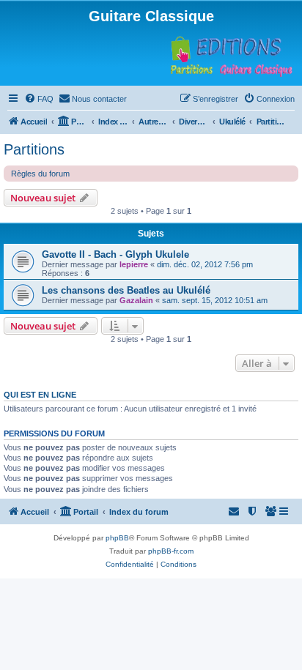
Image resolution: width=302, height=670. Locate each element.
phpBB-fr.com (171, 551)
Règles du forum (40, 173)
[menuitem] (39, 99)
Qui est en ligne (40, 394)
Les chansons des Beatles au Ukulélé (126, 290)
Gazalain (136, 300)
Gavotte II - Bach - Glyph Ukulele (115, 254)
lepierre (133, 264)
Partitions (34, 149)
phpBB (117, 538)
